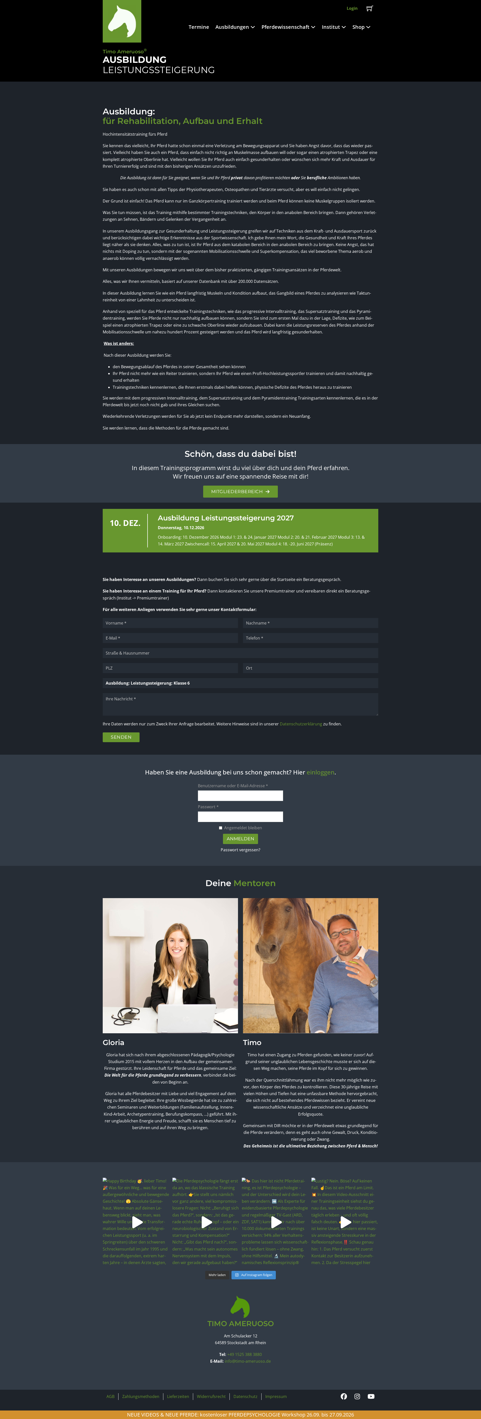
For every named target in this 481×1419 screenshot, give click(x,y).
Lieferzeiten (178, 1396)
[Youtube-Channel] (371, 1396)
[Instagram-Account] (357, 1396)
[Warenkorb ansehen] (370, 8)
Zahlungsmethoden (140, 1396)
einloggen (320, 772)
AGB (110, 1396)
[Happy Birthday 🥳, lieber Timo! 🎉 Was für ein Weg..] (136, 1222)
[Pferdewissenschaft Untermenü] (314, 27)
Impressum (276, 1396)
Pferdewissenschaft (285, 27)
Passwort (208, 806)
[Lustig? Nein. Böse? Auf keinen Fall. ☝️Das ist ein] (345, 1222)
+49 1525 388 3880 (244, 1354)
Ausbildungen (232, 27)
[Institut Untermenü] (344, 27)
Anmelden (240, 839)
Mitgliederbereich (237, 491)
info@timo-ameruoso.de (248, 1361)
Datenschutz (245, 1396)
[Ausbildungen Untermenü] (253, 27)
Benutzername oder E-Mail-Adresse (233, 785)
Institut (331, 27)
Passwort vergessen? (240, 850)
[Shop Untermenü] (369, 27)
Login (352, 8)
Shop (358, 27)
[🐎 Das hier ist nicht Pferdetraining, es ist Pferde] (275, 1222)
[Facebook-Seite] (344, 1396)
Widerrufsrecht (211, 1396)
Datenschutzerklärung (301, 724)
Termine (199, 27)
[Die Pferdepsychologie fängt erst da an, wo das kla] (205, 1222)
